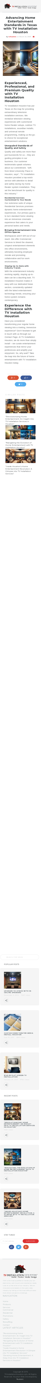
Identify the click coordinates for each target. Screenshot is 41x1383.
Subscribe (30, 1241)
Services (6, 1307)
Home (5, 1301)
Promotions (8, 1316)
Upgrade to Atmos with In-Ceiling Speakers (18, 991)
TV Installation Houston (16, 106)
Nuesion (20, 1379)
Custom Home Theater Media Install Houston (18, 1034)
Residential (7, 1313)
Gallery (6, 1319)
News (30, 284)
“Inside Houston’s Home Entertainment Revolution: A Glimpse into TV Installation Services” (19, 1214)
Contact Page (11, 337)
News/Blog (7, 1322)
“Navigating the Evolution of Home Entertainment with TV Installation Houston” (19, 445)
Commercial (8, 1310)
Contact (6, 1325)
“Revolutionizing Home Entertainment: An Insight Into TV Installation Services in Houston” (19, 1125)
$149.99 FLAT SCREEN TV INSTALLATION (15, 1076)
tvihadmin (12, 37)
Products (7, 1304)
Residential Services (14, 206)
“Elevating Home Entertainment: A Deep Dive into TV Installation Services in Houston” (18, 1358)
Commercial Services (19, 704)
